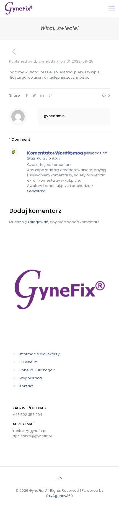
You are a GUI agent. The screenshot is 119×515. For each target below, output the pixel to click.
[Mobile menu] (111, 8)
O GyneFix (28, 362)
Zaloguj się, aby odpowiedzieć (79, 153)
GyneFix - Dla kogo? (37, 370)
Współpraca (30, 378)
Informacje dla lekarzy (39, 354)
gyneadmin (49, 61)
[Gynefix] (19, 8)
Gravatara (36, 191)
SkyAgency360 (59, 495)
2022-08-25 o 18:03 (43, 158)
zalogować (38, 222)
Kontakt (26, 386)
